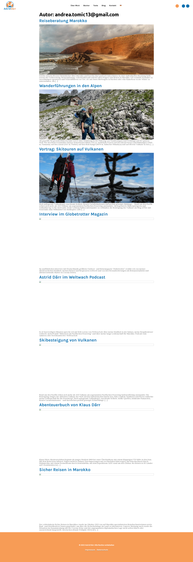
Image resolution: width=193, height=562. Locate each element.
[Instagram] (187, 6)
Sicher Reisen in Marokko (64, 469)
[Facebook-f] (183, 6)
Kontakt (112, 5)
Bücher (86, 5)
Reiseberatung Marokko (63, 20)
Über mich (75, 5)
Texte (95, 5)
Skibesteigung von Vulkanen (68, 340)
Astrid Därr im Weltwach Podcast (72, 277)
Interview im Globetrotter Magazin (73, 214)
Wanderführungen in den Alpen (70, 85)
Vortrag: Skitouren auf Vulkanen (71, 149)
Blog (104, 5)
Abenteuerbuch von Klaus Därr (69, 404)
